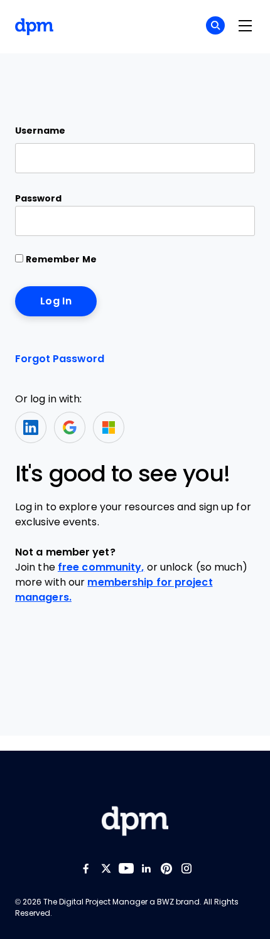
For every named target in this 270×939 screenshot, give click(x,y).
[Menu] (245, 26)
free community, (101, 567)
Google (69, 427)
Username (40, 131)
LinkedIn (30, 427)
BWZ (165, 902)
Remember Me (60, 259)
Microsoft (108, 427)
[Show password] (234, 221)
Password (38, 198)
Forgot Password (59, 358)
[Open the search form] (215, 27)
